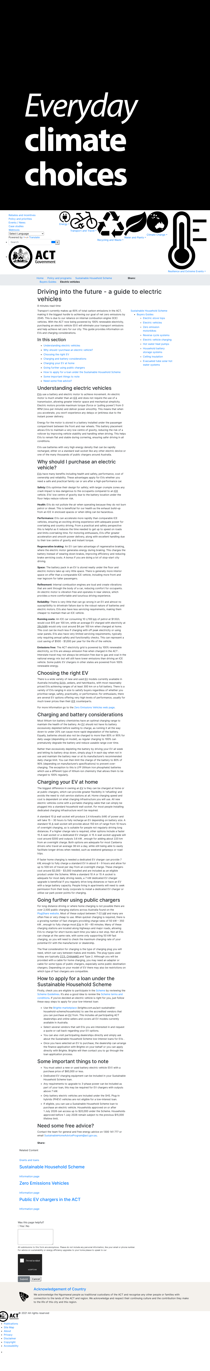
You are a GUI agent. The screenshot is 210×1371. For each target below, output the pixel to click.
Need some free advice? (58, 380)
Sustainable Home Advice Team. (122, 1250)
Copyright (10, 1342)
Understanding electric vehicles (62, 345)
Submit (24, 1279)
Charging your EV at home (59, 363)
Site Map (9, 1327)
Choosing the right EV (56, 354)
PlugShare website (48, 913)
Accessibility (11, 1345)
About (7, 1331)
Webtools (14, 229)
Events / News (17, 222)
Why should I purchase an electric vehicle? (68, 349)
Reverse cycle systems (156, 335)
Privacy (8, 1334)
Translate (34, 237)
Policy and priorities (20, 218)
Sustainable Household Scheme (93, 278)
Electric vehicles (152, 322)
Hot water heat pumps (156, 343)
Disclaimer (10, 1338)
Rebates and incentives (22, 215)
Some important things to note (61, 376)
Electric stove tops (154, 318)
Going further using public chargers (64, 367)
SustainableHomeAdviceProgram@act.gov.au (70, 1135)
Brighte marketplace (65, 1007)
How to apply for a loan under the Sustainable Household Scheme (82, 372)
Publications (11, 1323)
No (27, 1226)
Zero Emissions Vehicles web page (94, 707)
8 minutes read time (49, 305)
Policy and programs (59, 278)
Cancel (36, 1279)
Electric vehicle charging (157, 339)
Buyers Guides (48, 281)
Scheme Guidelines (48, 994)
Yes (22, 1226)
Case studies (16, 226)
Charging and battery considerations (65, 358)
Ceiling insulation (153, 356)
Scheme (100, 990)
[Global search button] (53, 242)
